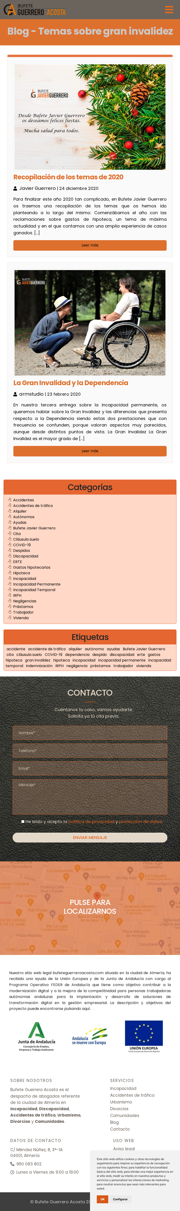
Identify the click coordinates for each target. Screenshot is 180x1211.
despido (100, 654)
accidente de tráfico (47, 649)
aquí (86, 1008)
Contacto (120, 1129)
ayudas (114, 649)
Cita (17, 533)
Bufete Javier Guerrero (34, 528)
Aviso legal (124, 1149)
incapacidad (84, 660)
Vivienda (21, 618)
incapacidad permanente (122, 660)
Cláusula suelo (26, 539)
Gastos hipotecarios (31, 567)
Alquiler (20, 511)
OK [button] (103, 1199)
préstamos (101, 666)
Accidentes (23, 500)
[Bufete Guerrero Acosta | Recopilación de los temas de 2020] (35, 9)
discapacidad (122, 654)
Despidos (21, 550)
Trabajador (23, 612)
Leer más (90, 245)
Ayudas (19, 522)
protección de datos (140, 821)
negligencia (77, 666)
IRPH (17, 595)
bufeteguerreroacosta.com (78, 973)
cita (11, 654)
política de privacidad (91, 821)
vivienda (143, 666)
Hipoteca (21, 573)
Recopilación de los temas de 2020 (68, 177)
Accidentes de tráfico (33, 505)
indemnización (39, 666)
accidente (16, 649)
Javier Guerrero (38, 188)
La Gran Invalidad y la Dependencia (70, 383)
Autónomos (23, 517)
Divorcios (119, 1109)
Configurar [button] (120, 1199)
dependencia (77, 654)
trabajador (123, 666)
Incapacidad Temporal (34, 590)
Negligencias (24, 601)
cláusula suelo (29, 654)
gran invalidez (38, 660)
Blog (114, 1122)
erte (141, 654)
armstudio (32, 394)
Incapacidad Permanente (36, 584)
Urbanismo (121, 1102)
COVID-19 (22, 545)
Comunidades (124, 1115)
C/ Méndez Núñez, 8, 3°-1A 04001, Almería (36, 1153)
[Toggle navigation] (169, 9)
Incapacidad (24, 578)
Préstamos (23, 606)
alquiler (76, 649)
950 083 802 (28, 1164)
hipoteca (62, 660)
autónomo (95, 649)
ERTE (17, 561)
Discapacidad (25, 556)
